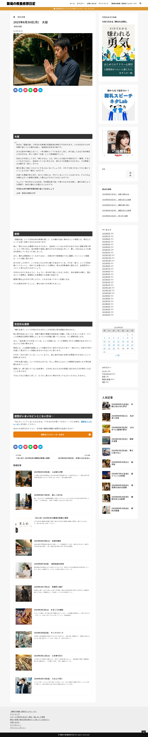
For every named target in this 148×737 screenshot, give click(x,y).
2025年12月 (106, 255)
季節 (103, 376)
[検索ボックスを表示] (140, 3)
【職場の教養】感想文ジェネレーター (123, 3)
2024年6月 (106, 304)
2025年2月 (106, 282)
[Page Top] (143, 732)
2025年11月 (106, 258)
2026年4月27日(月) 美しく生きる (48, 495)
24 (104, 348)
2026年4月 (106, 244)
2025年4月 (106, 277)
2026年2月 (106, 250)
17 (104, 345)
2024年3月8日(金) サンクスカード (48, 632)
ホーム (72, 3)
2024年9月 (106, 296)
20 (118, 345)
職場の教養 (18, 26)
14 (123, 341)
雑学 (103, 382)
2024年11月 (106, 290)
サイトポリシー (15, 725)
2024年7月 (106, 301)
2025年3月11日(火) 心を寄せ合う (48, 655)
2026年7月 (106, 236)
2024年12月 (106, 288)
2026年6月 (106, 239)
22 (128, 345)
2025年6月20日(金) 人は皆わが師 (48, 472)
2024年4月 (106, 309)
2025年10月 (106, 260)
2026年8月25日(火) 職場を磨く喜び (115, 205)
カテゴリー (81, 3)
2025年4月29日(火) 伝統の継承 (47, 541)
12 (114, 341)
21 (123, 345)
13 (118, 341)
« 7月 (117, 355)
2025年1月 (106, 285)
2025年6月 (106, 271)
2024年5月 (106, 307)
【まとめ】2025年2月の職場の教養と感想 (51, 518)
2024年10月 (106, 293)
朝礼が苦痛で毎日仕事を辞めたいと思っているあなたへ (30, 719)
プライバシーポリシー (18, 728)
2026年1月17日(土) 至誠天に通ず (48, 586)
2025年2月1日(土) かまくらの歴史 (48, 609)
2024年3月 (106, 312)
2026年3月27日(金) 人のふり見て (48, 678)
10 (104, 341)
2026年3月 (106, 247)
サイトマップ (103, 3)
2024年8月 (106, 298)
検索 (103, 169)
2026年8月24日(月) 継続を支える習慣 (116, 210)
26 (114, 348)
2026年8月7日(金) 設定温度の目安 (49, 563)
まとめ (104, 371)
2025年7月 (106, 269)
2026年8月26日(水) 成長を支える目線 (116, 199)
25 (109, 348)
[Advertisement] (52, 114)
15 (128, 341)
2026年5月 (106, 242)
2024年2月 (106, 315)
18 (109, 345)
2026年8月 (106, 233)
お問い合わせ (92, 3)
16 (132, 341)
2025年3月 (106, 279)
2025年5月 (106, 274)
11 (109, 341)
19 (114, 345)
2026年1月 (106, 252)
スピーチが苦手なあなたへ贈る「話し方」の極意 (27, 717)
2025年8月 (106, 266)
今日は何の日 (107, 374)
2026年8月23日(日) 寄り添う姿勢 (115, 216)
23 (132, 345)
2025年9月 (106, 263)
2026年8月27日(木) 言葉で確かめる (115, 194)
